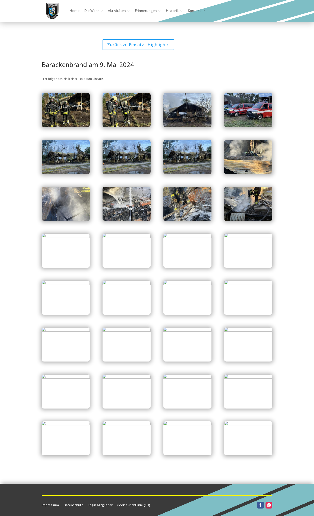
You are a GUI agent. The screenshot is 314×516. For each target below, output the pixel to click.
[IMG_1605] (127, 408)
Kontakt (194, 10)
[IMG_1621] (187, 455)
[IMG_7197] (248, 174)
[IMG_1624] (248, 455)
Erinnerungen (146, 10)
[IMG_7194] (127, 268)
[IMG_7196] (248, 268)
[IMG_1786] (127, 361)
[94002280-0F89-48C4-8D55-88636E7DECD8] (66, 408)
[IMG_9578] (127, 127)
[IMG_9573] (187, 174)
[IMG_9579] (66, 127)
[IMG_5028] (127, 221)
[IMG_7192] (248, 221)
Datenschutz (73, 504)
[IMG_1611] (187, 408)
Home (74, 10)
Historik (172, 10)
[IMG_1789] (187, 315)
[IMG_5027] (66, 221)
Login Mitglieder (100, 504)
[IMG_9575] (66, 174)
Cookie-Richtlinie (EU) (133, 504)
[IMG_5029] (187, 221)
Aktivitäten (117, 10)
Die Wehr (91, 10)
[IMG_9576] (248, 127)
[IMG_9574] (127, 174)
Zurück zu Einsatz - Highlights (138, 44)
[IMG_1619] (127, 455)
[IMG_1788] (248, 315)
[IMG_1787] (66, 361)
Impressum (50, 504)
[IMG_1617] (66, 455)
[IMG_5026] (66, 315)
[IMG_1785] (187, 361)
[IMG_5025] (127, 315)
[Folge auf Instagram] (269, 505)
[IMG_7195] (187, 268)
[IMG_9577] (187, 127)
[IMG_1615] (248, 408)
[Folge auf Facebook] (260, 505)
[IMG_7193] (66, 268)
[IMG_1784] (248, 361)
